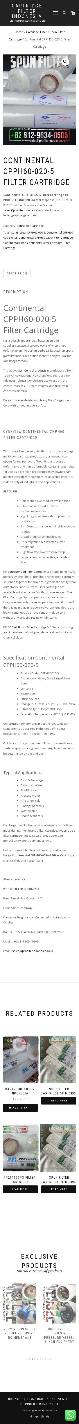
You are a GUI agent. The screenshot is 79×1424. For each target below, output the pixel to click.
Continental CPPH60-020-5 (28, 232)
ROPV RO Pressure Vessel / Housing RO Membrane (20, 1333)
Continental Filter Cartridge (44, 243)
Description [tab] (17, 273)
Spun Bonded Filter (20, 572)
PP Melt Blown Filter (20, 627)
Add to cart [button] (22, 1107)
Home (18, 32)
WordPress (51, 1410)
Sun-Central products (32, 370)
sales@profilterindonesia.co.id (23, 210)
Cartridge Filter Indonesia (27, 11)
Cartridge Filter (36, 32)
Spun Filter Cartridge (30, 226)
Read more (59, 1100)
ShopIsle (27, 1410)
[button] (65, 62)
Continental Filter (14, 243)
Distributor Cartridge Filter (27, 20)
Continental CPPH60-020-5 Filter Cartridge (46, 237)
